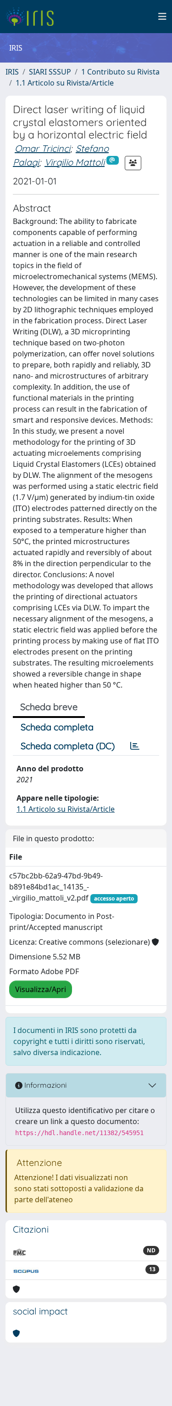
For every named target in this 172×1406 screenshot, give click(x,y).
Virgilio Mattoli (74, 162)
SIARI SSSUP (50, 72)
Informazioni (44, 1085)
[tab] (134, 746)
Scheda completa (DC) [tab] (68, 746)
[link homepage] (33, 17)
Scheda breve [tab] (49, 706)
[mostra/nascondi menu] (162, 16)
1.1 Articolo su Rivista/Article (65, 83)
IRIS (12, 72)
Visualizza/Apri (40, 989)
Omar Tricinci (42, 148)
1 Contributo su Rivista (120, 72)
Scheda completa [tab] (57, 727)
